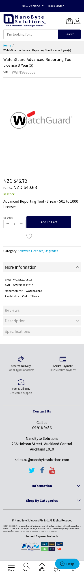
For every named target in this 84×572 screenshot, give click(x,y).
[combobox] (30, 34)
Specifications (17, 331)
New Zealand (31, 6)
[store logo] (24, 20)
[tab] (42, 267)
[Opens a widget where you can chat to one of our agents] (67, 564)
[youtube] (52, 472)
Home (7, 45)
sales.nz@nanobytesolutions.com (42, 459)
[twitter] (32, 472)
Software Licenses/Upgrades (38, 251)
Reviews (12, 310)
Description (15, 320)
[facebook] (42, 472)
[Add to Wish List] (29, 236)
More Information (21, 267)
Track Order (56, 6)
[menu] (11, 565)
